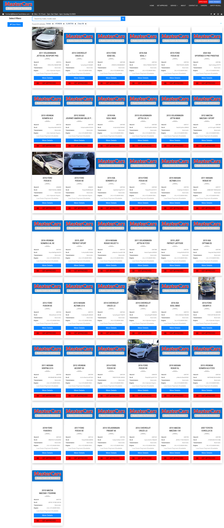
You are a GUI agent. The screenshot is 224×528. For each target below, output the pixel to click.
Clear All (81, 24)
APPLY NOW (203, 2)
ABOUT (183, 5)
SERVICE (174, 5)
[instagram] (218, 14)
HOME (152, 5)
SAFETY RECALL (215, 5)
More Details (47, 78)
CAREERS (204, 5)
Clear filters (16, 24)
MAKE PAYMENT (214, 2)
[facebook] (211, 14)
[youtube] (221, 14)
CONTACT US (193, 5)
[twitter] (215, 14)
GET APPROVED (162, 5)
